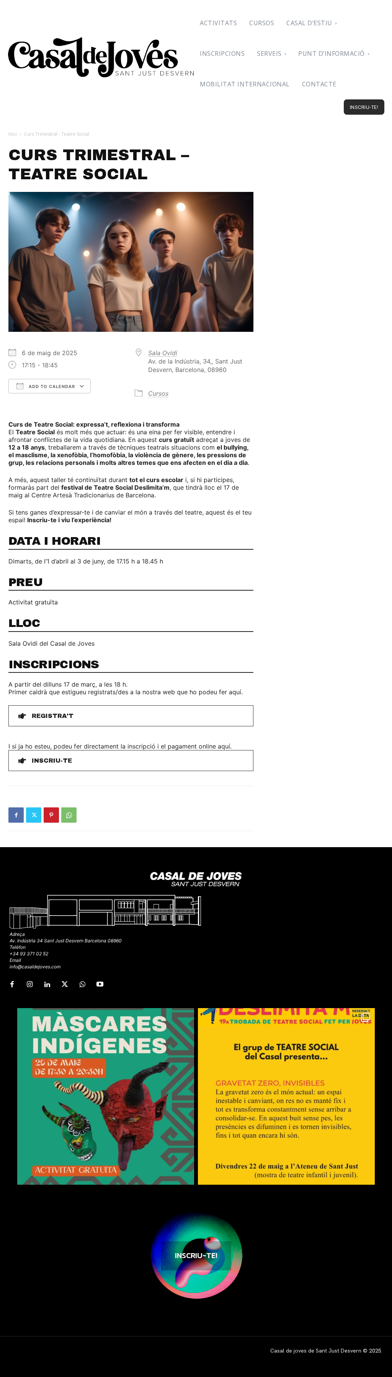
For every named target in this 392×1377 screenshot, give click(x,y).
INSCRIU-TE (52, 760)
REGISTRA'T (53, 716)
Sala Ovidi (162, 353)
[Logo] (102, 57)
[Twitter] (33, 815)
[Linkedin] (47, 985)
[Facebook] (16, 815)
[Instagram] (29, 985)
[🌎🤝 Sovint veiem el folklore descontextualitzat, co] (105, 1096)
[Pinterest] (51, 815)
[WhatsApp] (69, 815)
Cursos (158, 393)
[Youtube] (100, 985)
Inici (12, 134)
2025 (375, 1350)
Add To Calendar (51, 386)
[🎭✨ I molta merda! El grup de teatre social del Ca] (286, 1096)
